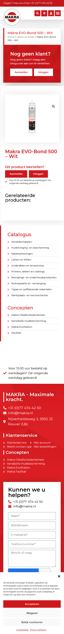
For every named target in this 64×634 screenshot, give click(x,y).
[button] (59, 576)
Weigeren (32, 613)
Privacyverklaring (38, 630)
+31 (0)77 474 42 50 (41, 3)
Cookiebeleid (22, 630)
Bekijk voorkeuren (32, 622)
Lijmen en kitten (25, 37)
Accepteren (32, 604)
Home (11, 37)
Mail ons (18, 3)
